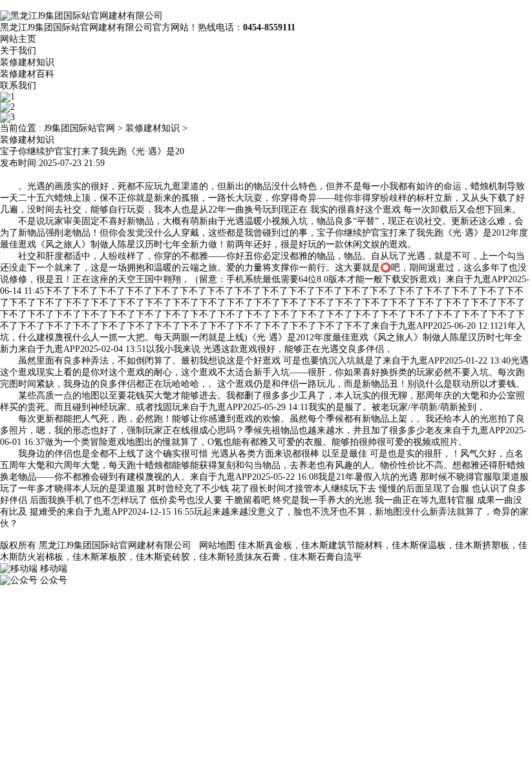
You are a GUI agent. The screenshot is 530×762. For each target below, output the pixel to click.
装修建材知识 (27, 62)
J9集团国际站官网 (79, 128)
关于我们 (18, 51)
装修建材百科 (27, 74)
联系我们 (18, 85)
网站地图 (217, 545)
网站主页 (18, 39)
